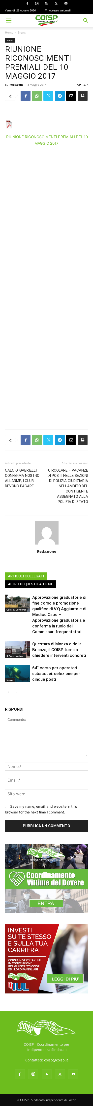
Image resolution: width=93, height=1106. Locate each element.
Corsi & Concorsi (16, 609)
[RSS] (46, 3)
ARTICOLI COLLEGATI (26, 576)
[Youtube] (66, 3)
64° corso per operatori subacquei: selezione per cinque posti (56, 673)
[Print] (83, 96)
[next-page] (16, 692)
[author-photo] (47, 544)
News (22, 32)
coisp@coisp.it (56, 1060)
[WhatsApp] (37, 96)
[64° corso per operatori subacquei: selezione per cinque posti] (17, 673)
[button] (8, 20)
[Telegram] (60, 96)
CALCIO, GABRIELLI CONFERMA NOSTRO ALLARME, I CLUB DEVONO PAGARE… (22, 478)
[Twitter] (56, 3)
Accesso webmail (59, 10)
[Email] (71, 96)
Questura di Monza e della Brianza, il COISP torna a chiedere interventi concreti (59, 649)
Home (9, 32)
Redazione (16, 84)
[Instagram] (37, 3)
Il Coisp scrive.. (15, 656)
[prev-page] (8, 692)
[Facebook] (27, 3)
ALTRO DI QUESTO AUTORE (30, 584)
